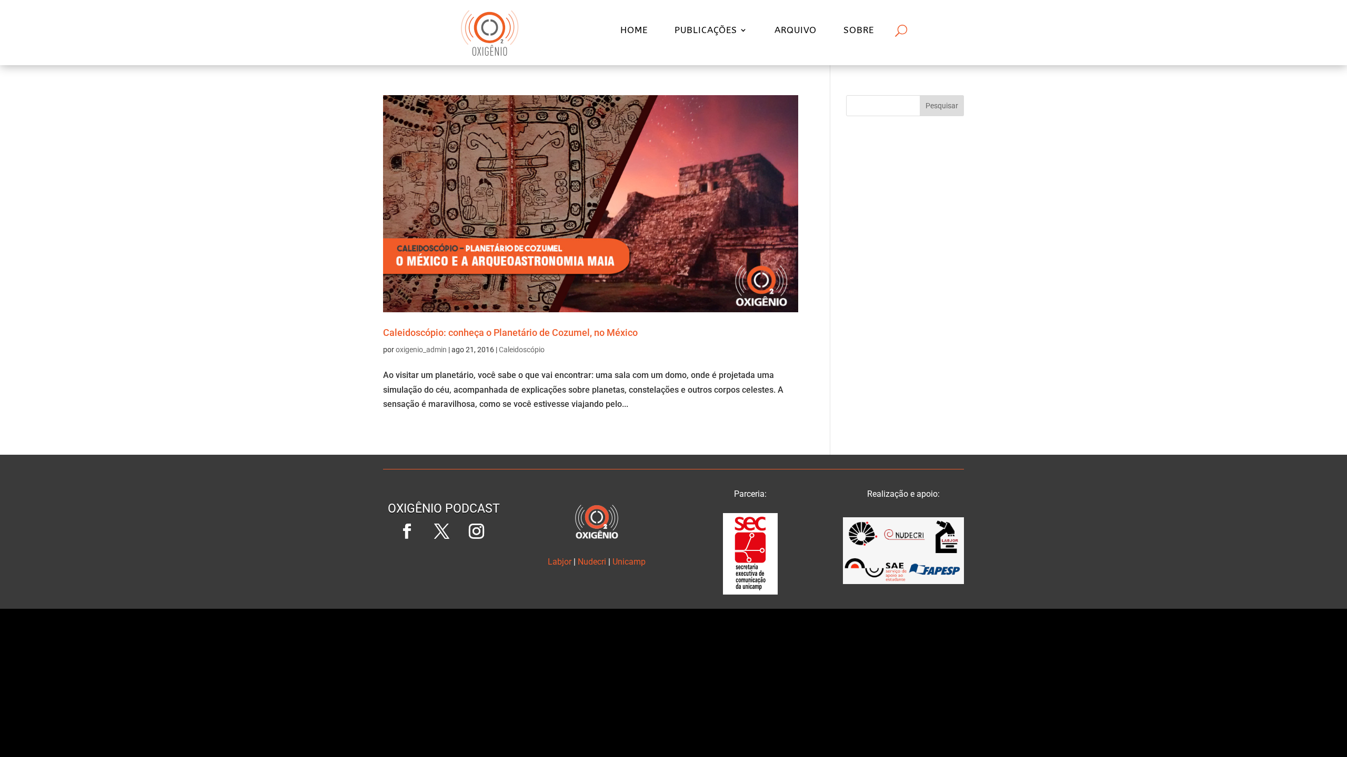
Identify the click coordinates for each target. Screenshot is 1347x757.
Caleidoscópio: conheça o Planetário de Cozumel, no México (510, 332)
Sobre (858, 30)
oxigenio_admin (421, 349)
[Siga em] (443, 566)
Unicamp (629, 562)
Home (634, 30)
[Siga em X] (441, 531)
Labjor (559, 562)
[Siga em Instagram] (476, 531)
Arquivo (796, 30)
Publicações (706, 30)
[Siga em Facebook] (406, 531)
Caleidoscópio (522, 349)
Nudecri (592, 562)
